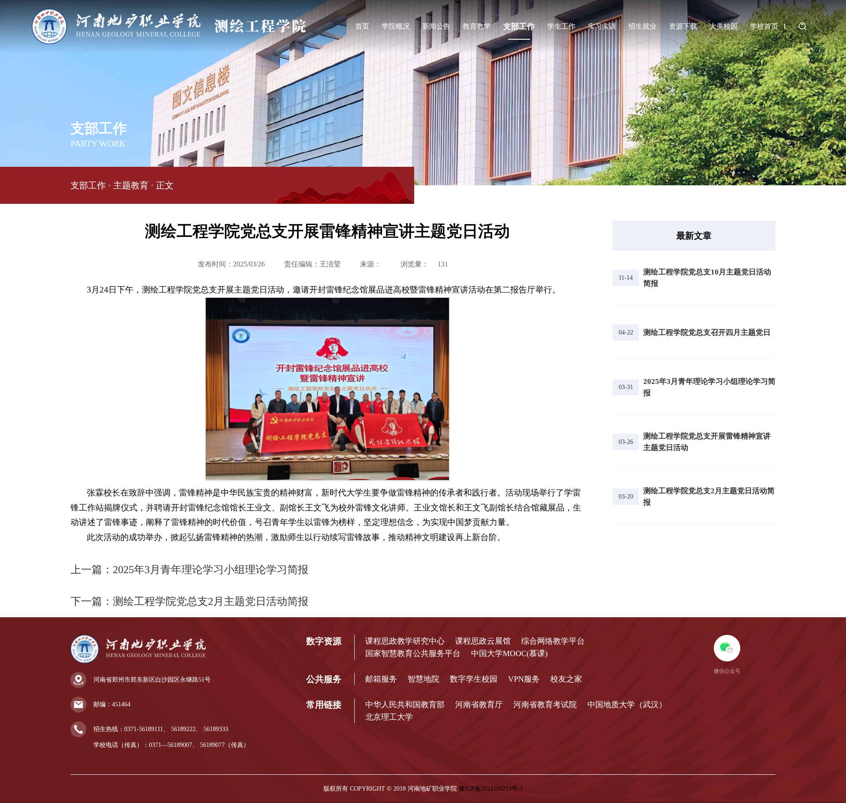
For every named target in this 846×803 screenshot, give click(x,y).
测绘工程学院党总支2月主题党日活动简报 (210, 601)
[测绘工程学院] (169, 42)
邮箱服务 (381, 679)
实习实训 (602, 26)
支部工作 (519, 26)
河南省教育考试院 (545, 704)
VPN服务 (524, 679)
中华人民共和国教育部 (405, 704)
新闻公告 (436, 26)
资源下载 (683, 26)
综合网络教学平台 (553, 641)
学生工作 (561, 26)
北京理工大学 (389, 717)
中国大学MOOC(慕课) (509, 653)
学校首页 (764, 26)
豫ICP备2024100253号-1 (491, 788)
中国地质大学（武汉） (627, 704)
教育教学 (477, 26)
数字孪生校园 (473, 679)
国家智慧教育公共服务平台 (412, 653)
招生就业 (642, 26)
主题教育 (130, 185)
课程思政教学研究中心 (405, 641)
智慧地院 (423, 679)
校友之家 (566, 679)
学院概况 (396, 26)
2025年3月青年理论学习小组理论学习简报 (210, 569)
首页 (362, 26)
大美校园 (723, 26)
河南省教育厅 (479, 704)
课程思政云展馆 (483, 641)
